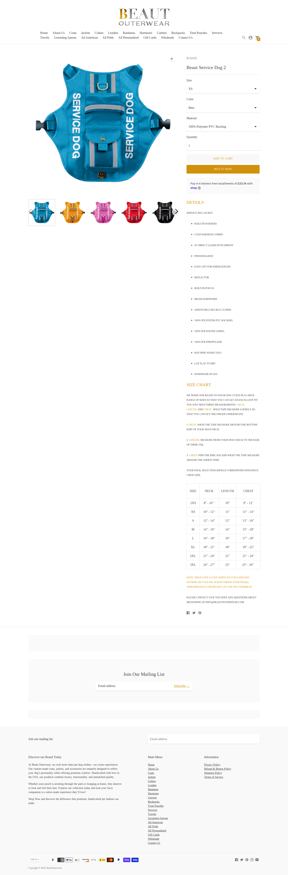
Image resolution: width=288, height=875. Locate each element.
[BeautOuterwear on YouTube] (257, 859)
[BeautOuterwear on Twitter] (241, 859)
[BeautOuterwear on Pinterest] (246, 859)
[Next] (176, 211)
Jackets (85, 33)
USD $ (33, 859)
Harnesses (146, 33)
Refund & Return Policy (217, 768)
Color (190, 99)
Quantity (192, 137)
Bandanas (129, 33)
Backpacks (178, 33)
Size (189, 80)
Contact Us (186, 37)
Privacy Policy (212, 764)
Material (192, 118)
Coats (72, 33)
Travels (44, 37)
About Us (59, 33)
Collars (99, 33)
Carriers (162, 33)
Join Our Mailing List (144, 674)
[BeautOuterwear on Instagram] (252, 859)
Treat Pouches (198, 33)
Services (217, 33)
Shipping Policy (213, 772)
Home (44, 33)
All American (89, 37)
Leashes (113, 33)
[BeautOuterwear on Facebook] (236, 859)
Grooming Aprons (65, 37)
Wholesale (167, 37)
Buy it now (223, 169)
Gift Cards (149, 37)
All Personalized (128, 37)
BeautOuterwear (54, 868)
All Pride (108, 37)
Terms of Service (213, 777)
